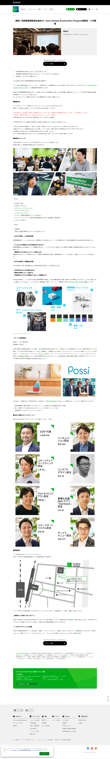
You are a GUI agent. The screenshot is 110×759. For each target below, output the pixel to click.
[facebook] (88, 748)
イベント (45, 9)
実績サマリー (45, 720)
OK (44, 753)
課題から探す (32, 734)
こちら (84, 34)
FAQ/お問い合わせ (82, 720)
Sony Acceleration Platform (22, 653)
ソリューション (32, 9)
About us (23, 9)
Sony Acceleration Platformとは (20, 720)
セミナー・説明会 (56, 720)
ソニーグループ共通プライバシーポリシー (28, 739)
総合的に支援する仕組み (77, 282)
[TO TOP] (108, 699)
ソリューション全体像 (34, 720)
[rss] (96, 748)
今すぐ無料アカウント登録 (23, 684)
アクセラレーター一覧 (17, 723)
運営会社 (15, 725)
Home (15, 15)
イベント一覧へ (49, 63)
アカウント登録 (19, 710)
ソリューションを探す (34, 731)
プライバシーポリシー (42, 739)
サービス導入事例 (45, 725)
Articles (51, 9)
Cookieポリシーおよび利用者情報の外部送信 (63, 739)
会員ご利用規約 (50, 739)
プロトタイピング (67, 351)
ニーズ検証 (58, 351)
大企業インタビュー (67, 725)
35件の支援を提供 (51, 401)
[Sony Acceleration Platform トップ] (16, 9)
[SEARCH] (96, 9)
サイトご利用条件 (16, 739)
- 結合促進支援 (33, 728)
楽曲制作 (21, 356)
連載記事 (64, 723)
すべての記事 (65, 720)
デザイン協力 (44, 353)
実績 (39, 9)
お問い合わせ (71, 9)
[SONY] (17, 2)
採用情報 (80, 723)
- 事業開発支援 (33, 723)
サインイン (30, 710)
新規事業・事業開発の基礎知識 (69, 728)
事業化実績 (44, 723)
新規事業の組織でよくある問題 (69, 731)
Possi (38, 351)
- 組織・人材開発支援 (34, 725)
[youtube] (92, 748)
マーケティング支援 (91, 351)
